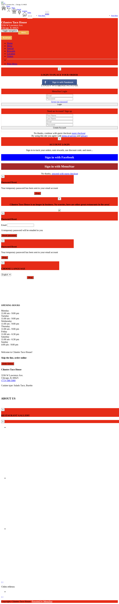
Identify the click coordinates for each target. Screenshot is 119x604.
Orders (29, 12)
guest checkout (78, 133)
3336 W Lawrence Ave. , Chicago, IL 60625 (14, 4)
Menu (13, 8)
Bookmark (7, 38)
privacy (84, 136)
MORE (47, 14)
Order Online (7, 364)
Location (24, 11)
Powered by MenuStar (42, 601)
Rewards (11, 51)
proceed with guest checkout (65, 173)
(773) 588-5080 (8, 380)
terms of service (69, 136)
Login (59, 104)
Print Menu (41, 15)
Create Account (59, 128)
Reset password (9, 235)
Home (8, 6)
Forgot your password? (59, 102)
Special (19, 9)
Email (4, 225)
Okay (37, 193)
